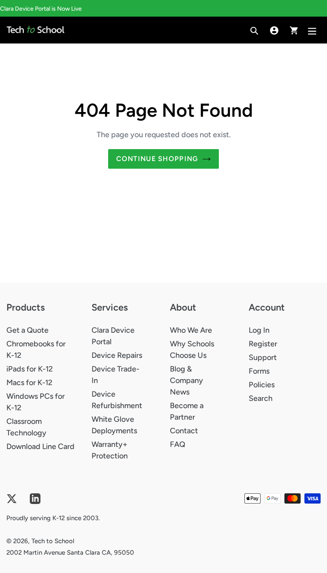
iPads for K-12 (29, 369)
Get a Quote (27, 330)
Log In (259, 330)
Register (263, 343)
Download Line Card (40, 446)
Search (260, 398)
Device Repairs (117, 355)
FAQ (177, 444)
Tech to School (53, 541)
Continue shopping (157, 159)
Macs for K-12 (29, 382)
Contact (184, 430)
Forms (259, 371)
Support (263, 357)
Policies (262, 384)
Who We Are (191, 330)
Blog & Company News (186, 380)
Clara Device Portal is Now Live (41, 8)
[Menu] (313, 30)
